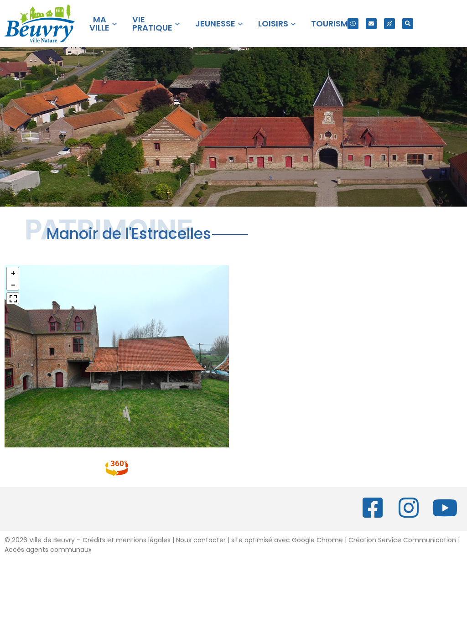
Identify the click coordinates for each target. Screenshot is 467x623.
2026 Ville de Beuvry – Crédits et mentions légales (90, 540)
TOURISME (332, 23)
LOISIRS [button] (273, 23)
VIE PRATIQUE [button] (152, 23)
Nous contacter (201, 540)
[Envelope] (371, 23)
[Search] (407, 23)
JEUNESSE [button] (215, 23)
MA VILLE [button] (99, 23)
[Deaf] (389, 23)
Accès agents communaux (48, 549)
